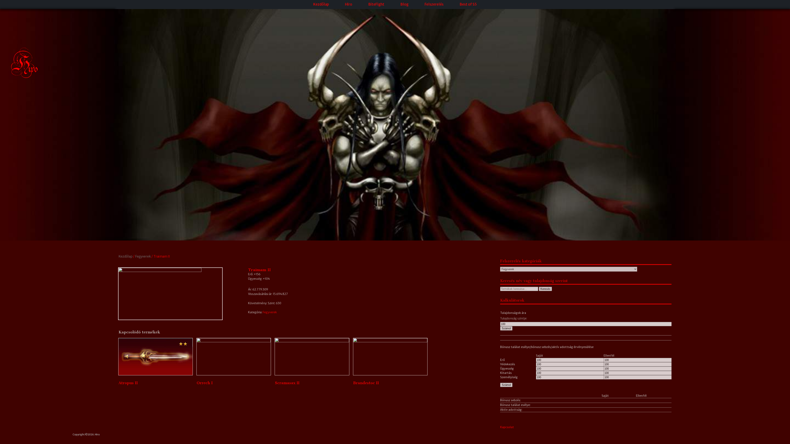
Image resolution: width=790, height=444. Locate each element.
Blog (404, 4)
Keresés (545, 288)
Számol (506, 328)
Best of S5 (468, 4)
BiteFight (376, 4)
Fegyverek (143, 256)
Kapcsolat (507, 427)
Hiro (348, 4)
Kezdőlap (321, 4)
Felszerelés (434, 4)
